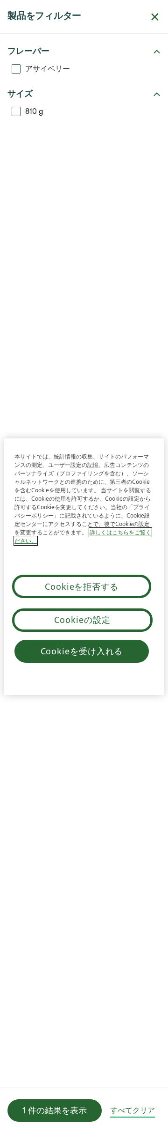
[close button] (155, 16)
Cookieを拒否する (82, 586)
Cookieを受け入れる (82, 651)
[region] (84, 566)
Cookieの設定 (82, 619)
